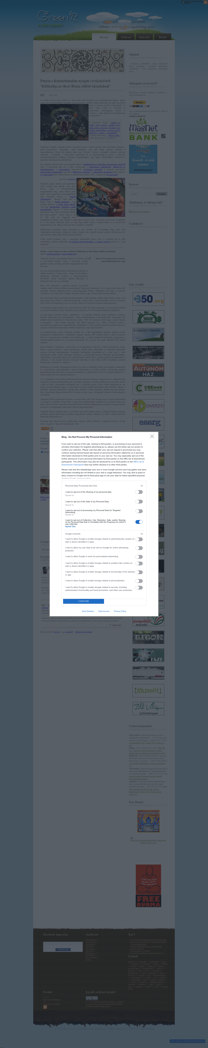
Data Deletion (88, 611)
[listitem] (104, 485)
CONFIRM (83, 601)
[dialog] (104, 524)
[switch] (139, 492)
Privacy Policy (120, 611)
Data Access (104, 611)
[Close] (153, 437)
